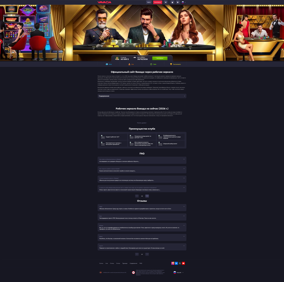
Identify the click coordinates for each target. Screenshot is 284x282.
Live (107, 263)
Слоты (101, 263)
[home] (104, 2)
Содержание (133, 263)
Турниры (124, 263)
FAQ (141, 263)
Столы (112, 263)
